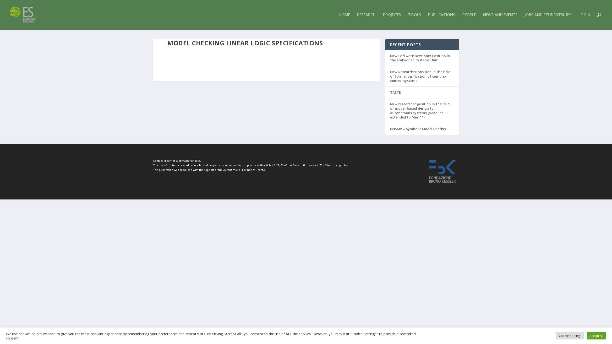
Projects (392, 15)
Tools (414, 15)
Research (366, 15)
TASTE (395, 92)
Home (344, 15)
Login (584, 15)
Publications (441, 15)
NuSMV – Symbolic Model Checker (418, 129)
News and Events (500, 15)
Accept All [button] (596, 335)
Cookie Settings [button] (570, 335)
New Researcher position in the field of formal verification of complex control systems (420, 76)
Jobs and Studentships (548, 15)
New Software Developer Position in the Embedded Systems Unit (420, 58)
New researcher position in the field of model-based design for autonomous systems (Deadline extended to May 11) (420, 110)
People (469, 15)
